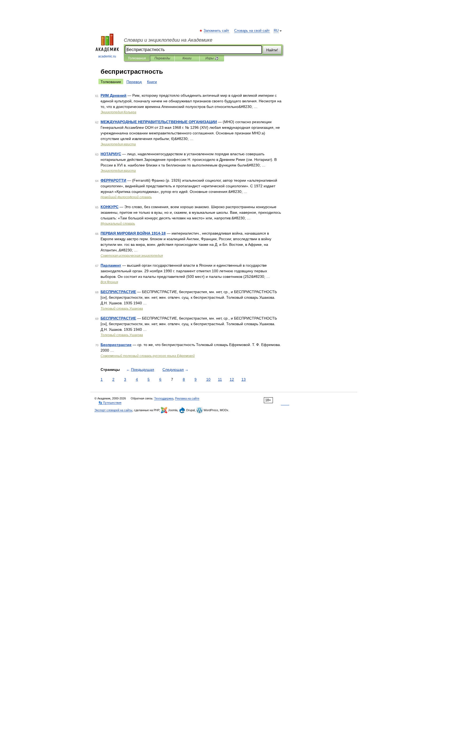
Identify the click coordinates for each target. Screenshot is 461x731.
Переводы (162, 58)
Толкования (137, 58)
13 (243, 379)
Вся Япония (109, 282)
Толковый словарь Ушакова (122, 308)
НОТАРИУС (111, 154)
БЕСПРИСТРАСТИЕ (118, 292)
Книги (187, 58)
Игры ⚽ (211, 58)
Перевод (134, 82)
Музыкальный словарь (118, 223)
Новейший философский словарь (126, 197)
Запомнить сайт (216, 31)
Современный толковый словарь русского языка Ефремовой (148, 356)
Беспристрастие (116, 345)
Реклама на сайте (187, 398)
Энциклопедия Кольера (118, 112)
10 (208, 379)
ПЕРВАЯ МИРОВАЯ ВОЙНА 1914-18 (133, 233)
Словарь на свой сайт (252, 31)
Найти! (272, 50)
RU (276, 31)
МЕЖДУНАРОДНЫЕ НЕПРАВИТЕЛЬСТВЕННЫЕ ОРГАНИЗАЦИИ (159, 122)
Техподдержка (163, 398)
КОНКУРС (109, 207)
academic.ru (107, 56)
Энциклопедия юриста (118, 144)
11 (220, 379)
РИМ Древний (113, 95)
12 (232, 379)
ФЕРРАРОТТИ (113, 180)
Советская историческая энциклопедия (132, 256)
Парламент (111, 265)
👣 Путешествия (109, 402)
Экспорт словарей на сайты (113, 410)
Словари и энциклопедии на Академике (168, 40)
